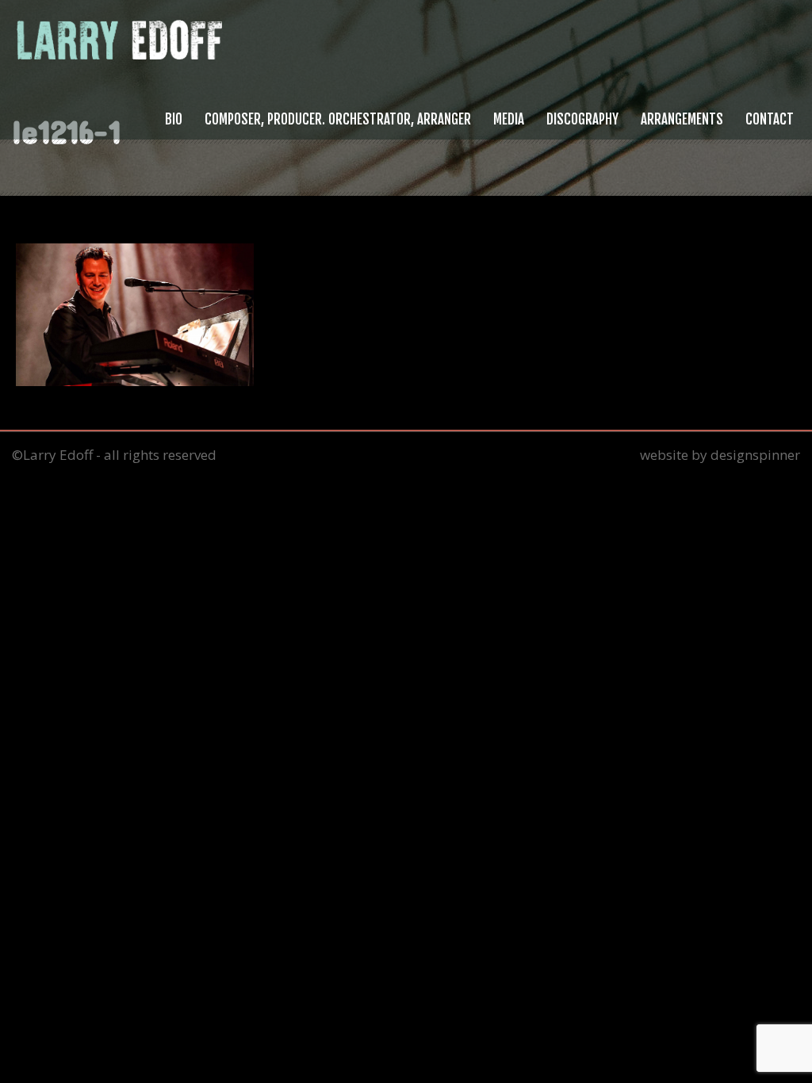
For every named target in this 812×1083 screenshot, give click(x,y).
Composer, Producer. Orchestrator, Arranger (338, 119)
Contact (769, 119)
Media (508, 119)
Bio (173, 119)
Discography (582, 119)
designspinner (755, 455)
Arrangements (682, 119)
